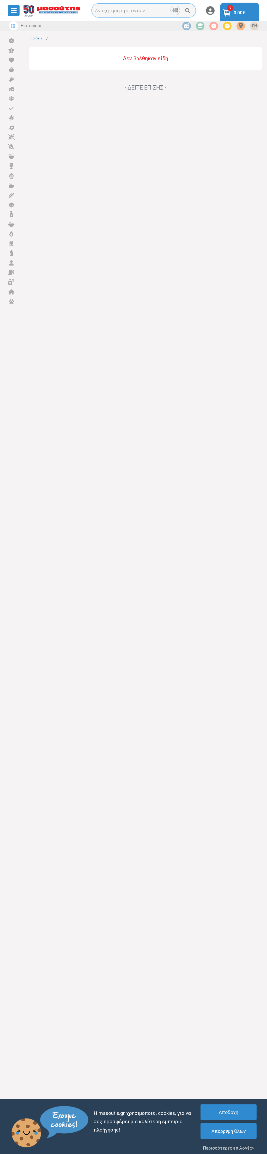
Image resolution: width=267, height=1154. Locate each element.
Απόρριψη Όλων (228, 1131)
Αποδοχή (228, 1112)
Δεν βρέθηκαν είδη (145, 58)
